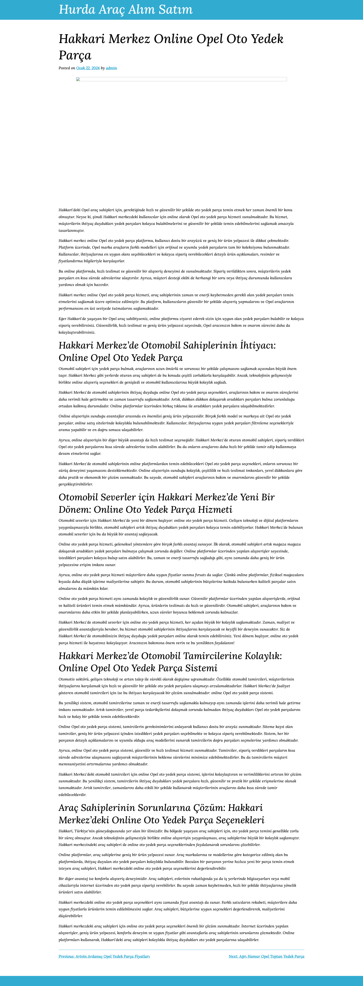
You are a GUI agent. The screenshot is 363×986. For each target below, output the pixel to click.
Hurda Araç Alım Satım (126, 9)
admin (111, 68)
